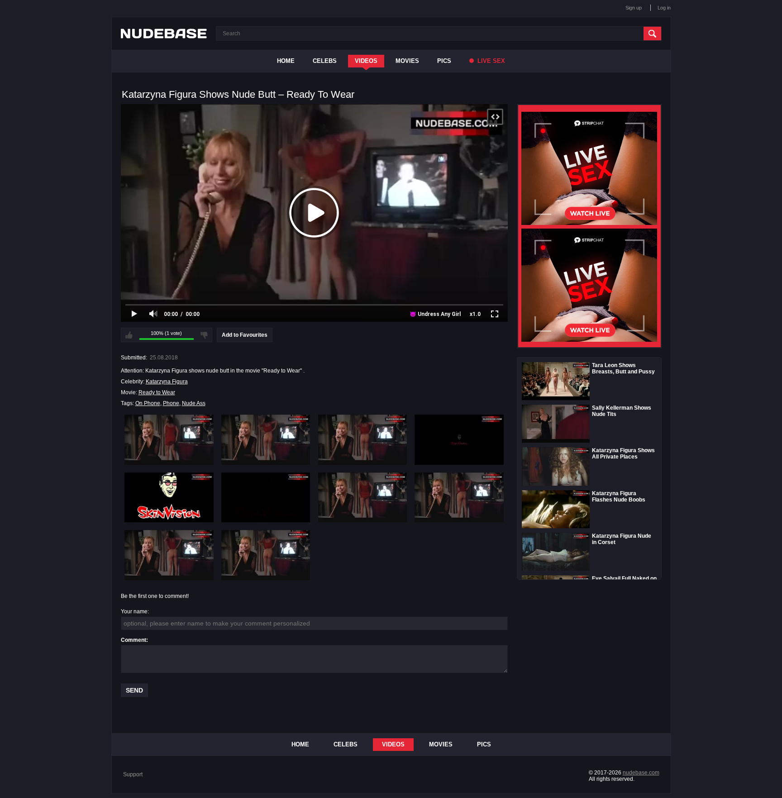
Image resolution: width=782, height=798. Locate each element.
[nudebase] (164, 33)
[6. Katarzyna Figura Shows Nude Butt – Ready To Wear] (265, 497)
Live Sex (490, 60)
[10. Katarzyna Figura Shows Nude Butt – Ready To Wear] (265, 555)
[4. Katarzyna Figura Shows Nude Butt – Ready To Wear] (459, 439)
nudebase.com (641, 772)
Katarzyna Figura (167, 381)
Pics (444, 60)
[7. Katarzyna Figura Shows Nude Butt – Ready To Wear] (362, 497)
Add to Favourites (244, 335)
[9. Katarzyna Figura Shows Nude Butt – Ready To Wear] (169, 555)
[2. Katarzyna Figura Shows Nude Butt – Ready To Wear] (265, 439)
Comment (133, 640)
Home (286, 60)
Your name (134, 611)
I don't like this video (204, 335)
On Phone (147, 403)
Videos (366, 60)
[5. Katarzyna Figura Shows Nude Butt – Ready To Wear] (169, 497)
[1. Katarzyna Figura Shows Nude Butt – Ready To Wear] (169, 439)
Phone (171, 403)
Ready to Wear (156, 392)
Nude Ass (193, 403)
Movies (407, 60)
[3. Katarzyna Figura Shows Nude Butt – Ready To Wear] (362, 439)
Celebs (325, 60)
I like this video (129, 335)
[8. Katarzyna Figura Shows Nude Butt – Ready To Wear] (459, 497)
